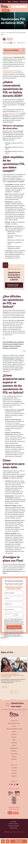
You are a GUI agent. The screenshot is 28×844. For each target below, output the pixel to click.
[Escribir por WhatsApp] (8, 841)
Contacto (15, 1)
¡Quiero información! (14, 627)
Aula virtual (23, 1)
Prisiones (14, 756)
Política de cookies (13, 823)
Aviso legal (13, 821)
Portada (3, 32)
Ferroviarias (14, 742)
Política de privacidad (13, 825)
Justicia (14, 739)
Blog (9, 1)
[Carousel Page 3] (14, 699)
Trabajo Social (14, 753)
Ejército (14, 731)
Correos (14, 726)
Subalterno (14, 750)
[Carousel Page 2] (13, 699)
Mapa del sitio (13, 828)
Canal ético (14, 773)
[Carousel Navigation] (14, 692)
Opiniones (14, 776)
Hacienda (14, 737)
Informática (14, 759)
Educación (14, 734)
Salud (14, 745)
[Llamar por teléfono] (3, 841)
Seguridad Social (14, 748)
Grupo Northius (7, 619)
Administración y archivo (14, 723)
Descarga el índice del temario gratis (12, 285)
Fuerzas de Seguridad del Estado (14, 728)
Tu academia (14, 767)
